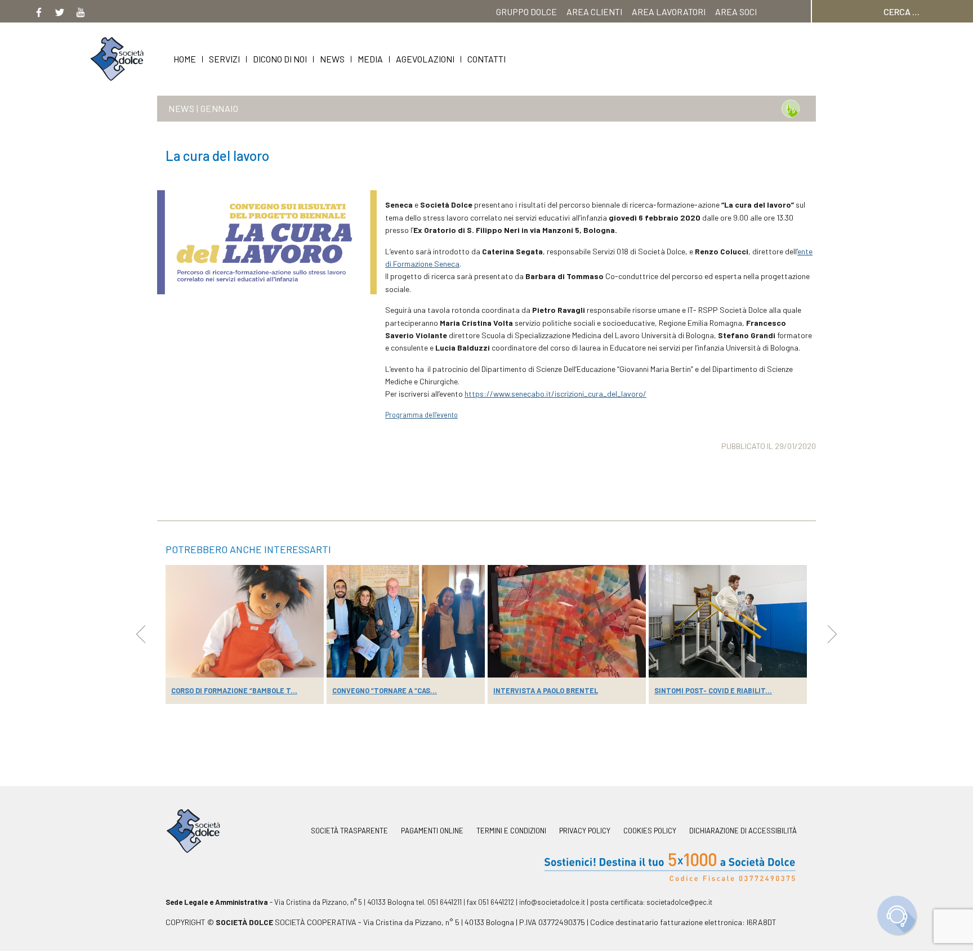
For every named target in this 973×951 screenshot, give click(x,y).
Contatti (486, 58)
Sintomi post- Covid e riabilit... (713, 690)
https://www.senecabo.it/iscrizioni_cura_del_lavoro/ (555, 393)
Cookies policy (649, 831)
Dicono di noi (280, 58)
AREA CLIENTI (594, 11)
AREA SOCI (736, 11)
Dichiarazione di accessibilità (743, 831)
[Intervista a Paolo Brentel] (567, 621)
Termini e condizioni (511, 831)
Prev (141, 634)
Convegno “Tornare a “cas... (384, 690)
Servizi (224, 58)
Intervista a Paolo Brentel (545, 690)
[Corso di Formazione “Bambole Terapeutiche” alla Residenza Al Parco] (245, 621)
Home (184, 58)
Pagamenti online (432, 831)
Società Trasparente (349, 831)
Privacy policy (584, 831)
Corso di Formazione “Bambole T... (234, 690)
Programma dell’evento (421, 414)
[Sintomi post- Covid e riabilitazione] (728, 621)
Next (832, 634)
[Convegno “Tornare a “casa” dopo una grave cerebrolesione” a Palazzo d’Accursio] (406, 621)
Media (370, 58)
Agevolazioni (425, 58)
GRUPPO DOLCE (526, 11)
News (332, 58)
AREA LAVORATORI (669, 11)
